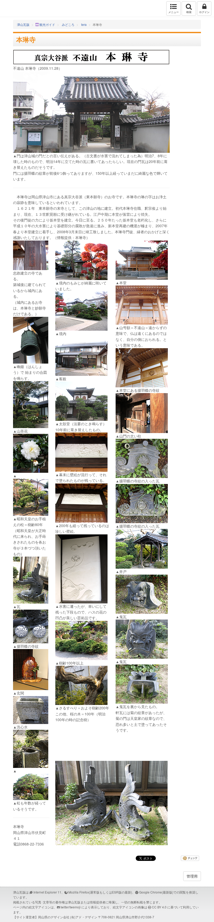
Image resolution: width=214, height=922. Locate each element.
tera (84, 24)
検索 (189, 12)
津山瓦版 (15, 8)
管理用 (192, 876)
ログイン (204, 12)
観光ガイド (47, 24)
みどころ (68, 24)
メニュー (173, 12)
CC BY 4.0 (159, 907)
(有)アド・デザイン (83, 917)
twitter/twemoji (71, 907)
